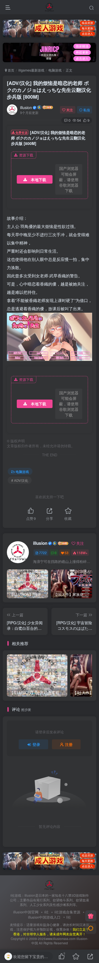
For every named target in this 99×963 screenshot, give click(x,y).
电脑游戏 (55, 70)
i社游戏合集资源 (67, 911)
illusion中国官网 (25, 911)
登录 (36, 744)
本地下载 (38, 179)
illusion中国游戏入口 (44, 917)
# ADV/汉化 (19, 480)
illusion (26, 107)
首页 (10, 70)
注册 (69, 744)
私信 (86, 109)
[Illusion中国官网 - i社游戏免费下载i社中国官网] (49, 884)
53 (66, 552)
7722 (43, 552)
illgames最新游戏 (31, 70)
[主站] (90, 915)
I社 (68, 917)
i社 (46, 911)
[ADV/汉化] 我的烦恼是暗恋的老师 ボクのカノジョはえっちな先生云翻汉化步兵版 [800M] (49, 89)
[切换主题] (90, 928)
